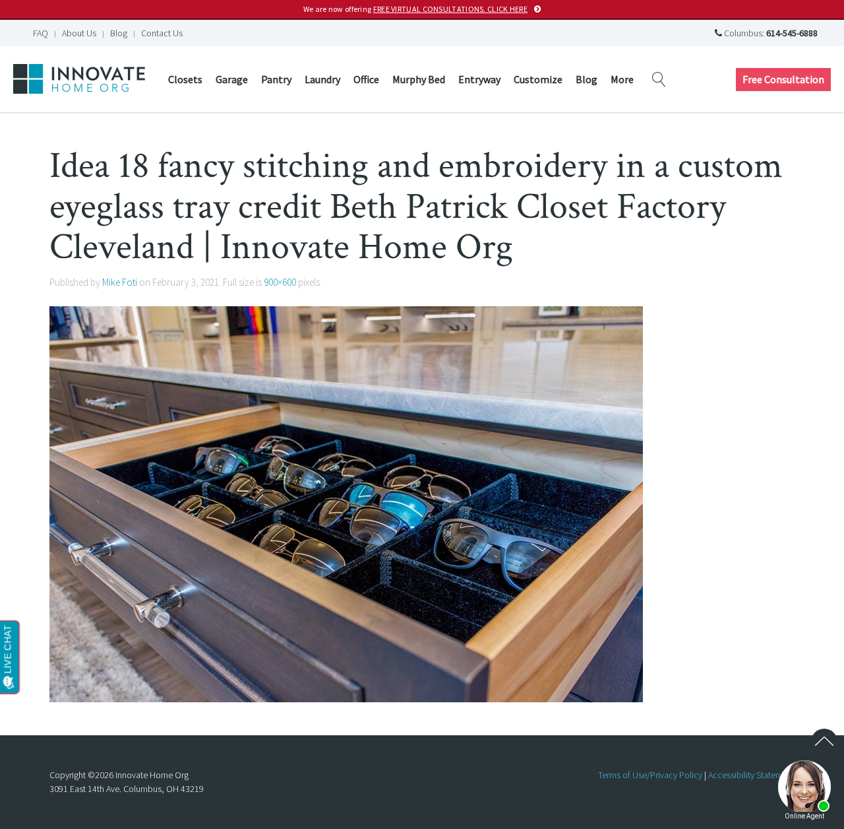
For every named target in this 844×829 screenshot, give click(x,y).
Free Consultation (783, 79)
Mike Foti (119, 282)
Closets (185, 79)
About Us (79, 33)
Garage (232, 79)
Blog (118, 33)
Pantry (276, 79)
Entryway (479, 79)
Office (366, 79)
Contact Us (162, 33)
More (622, 79)
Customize (538, 79)
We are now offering (415, 9)
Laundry (322, 79)
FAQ (40, 33)
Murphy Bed (418, 79)
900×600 (280, 282)
